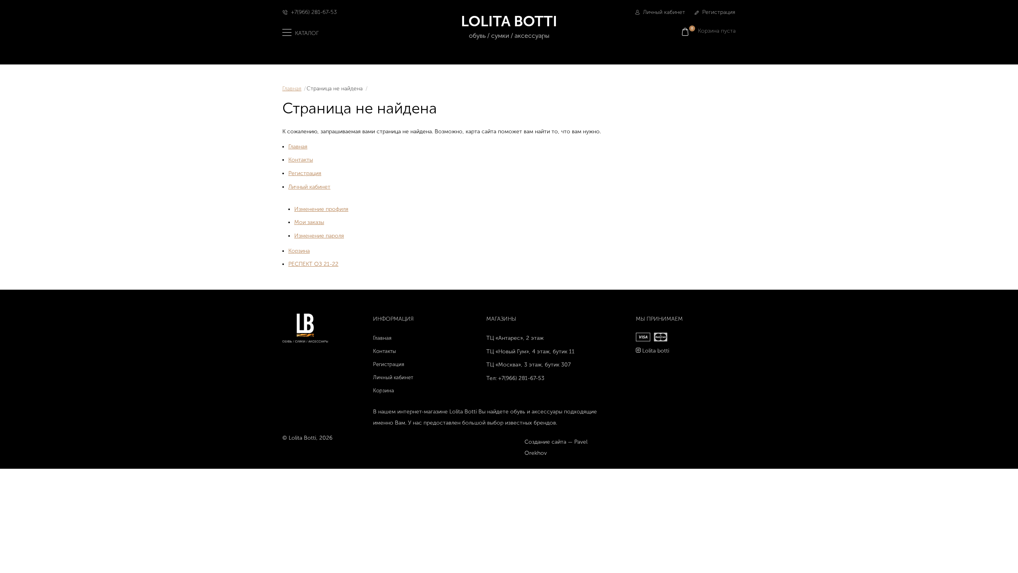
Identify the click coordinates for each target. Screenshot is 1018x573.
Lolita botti (655, 350)
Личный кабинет (663, 12)
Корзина (299, 251)
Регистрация (718, 12)
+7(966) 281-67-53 (314, 12)
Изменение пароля (319, 235)
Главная (291, 88)
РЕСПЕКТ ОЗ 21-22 (313, 264)
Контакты (300, 159)
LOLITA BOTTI (509, 25)
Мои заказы (309, 222)
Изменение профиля (321, 209)
